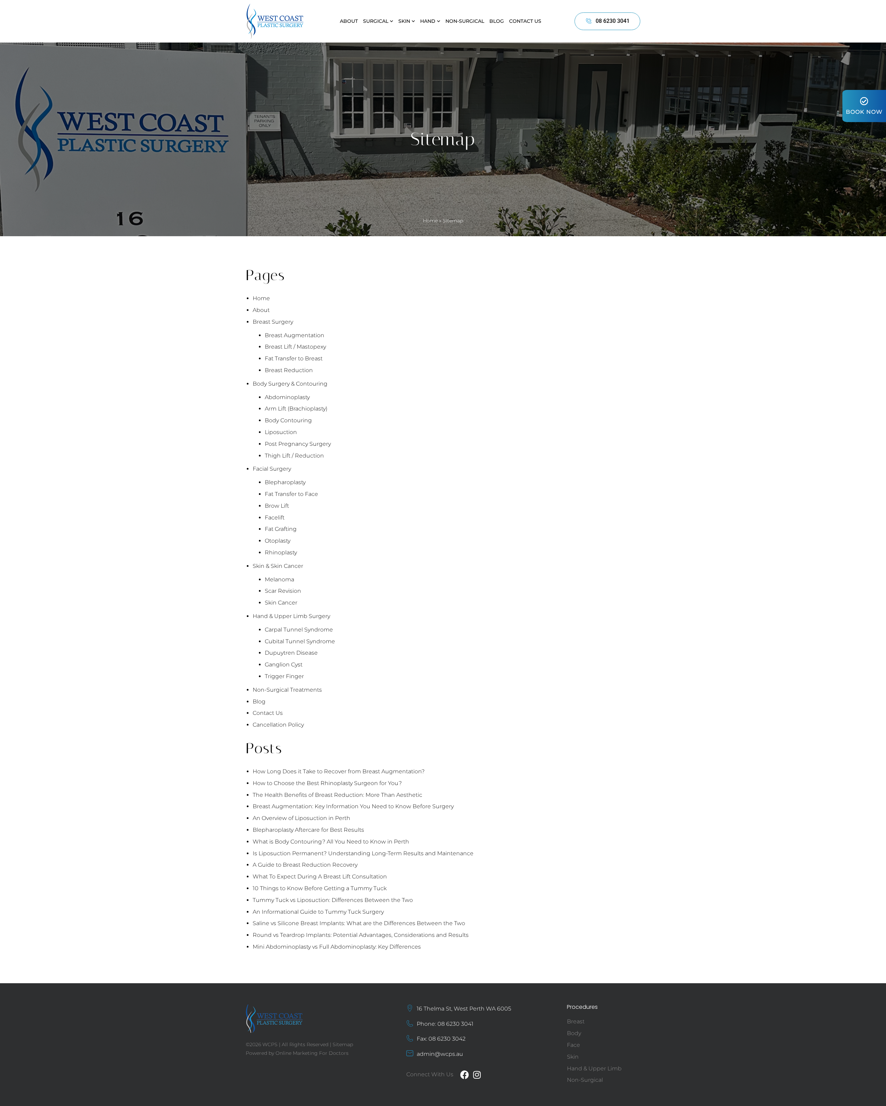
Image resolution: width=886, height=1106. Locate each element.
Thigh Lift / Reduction (294, 455)
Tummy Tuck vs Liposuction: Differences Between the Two (333, 900)
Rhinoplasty (281, 552)
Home (430, 220)
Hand (427, 21)
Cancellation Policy (278, 724)
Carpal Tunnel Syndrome (299, 629)
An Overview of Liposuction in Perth (301, 818)
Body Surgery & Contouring (290, 383)
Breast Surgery (273, 322)
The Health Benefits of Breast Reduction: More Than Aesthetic (337, 795)
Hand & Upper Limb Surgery (291, 616)
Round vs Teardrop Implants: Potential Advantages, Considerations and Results (361, 935)
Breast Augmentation (294, 335)
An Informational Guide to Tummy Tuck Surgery (318, 912)
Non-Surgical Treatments (287, 689)
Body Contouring (288, 420)
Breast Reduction (289, 370)
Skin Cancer (281, 602)
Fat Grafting (281, 529)
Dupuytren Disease (291, 652)
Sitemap (343, 1044)
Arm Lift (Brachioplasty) (296, 408)
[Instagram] (476, 1074)
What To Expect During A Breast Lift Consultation (320, 876)
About (349, 21)
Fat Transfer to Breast (294, 358)
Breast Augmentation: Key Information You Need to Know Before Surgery (353, 806)
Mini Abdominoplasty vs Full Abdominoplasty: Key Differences (337, 946)
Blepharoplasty (285, 482)
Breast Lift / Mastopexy (295, 346)
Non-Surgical (464, 21)
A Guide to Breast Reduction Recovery (305, 864)
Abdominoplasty (287, 397)
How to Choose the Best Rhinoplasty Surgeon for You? (327, 783)
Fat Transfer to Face (291, 494)
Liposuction (281, 432)
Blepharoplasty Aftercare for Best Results (308, 830)
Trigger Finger (284, 676)
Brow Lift (277, 506)
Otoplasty (277, 540)
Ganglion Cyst (283, 664)
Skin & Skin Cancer (278, 566)
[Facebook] (464, 1074)
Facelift (274, 517)
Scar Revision (283, 591)
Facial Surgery (272, 469)
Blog (496, 21)
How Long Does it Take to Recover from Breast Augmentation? (339, 771)
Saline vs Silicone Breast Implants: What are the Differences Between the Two (359, 923)
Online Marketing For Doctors (312, 1053)
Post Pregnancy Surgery (298, 444)
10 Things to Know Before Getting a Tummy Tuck (320, 888)
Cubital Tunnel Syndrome (300, 641)
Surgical (375, 21)
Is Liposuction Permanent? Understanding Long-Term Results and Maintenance (363, 853)
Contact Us (525, 21)
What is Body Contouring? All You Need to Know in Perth (331, 841)
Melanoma (279, 579)
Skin (404, 21)
